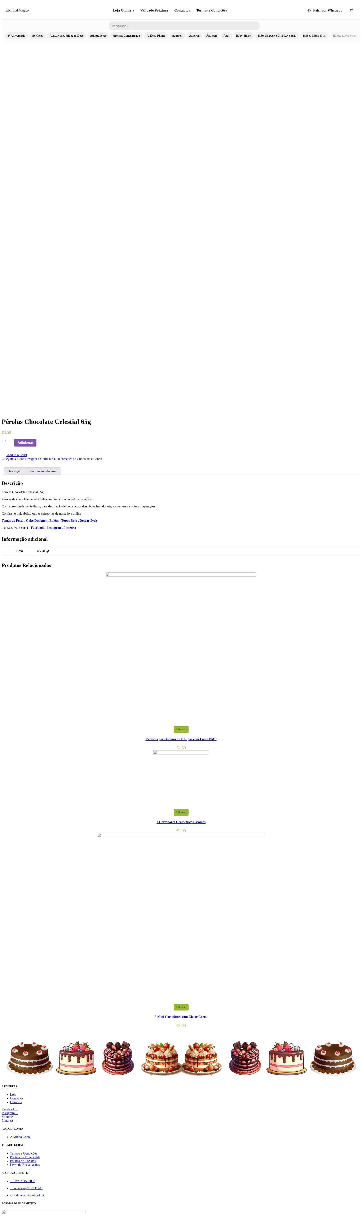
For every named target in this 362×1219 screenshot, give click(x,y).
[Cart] (351, 10)
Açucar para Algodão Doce (66, 35)
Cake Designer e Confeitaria (36, 459)
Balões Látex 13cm (314, 35)
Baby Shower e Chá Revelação (277, 35)
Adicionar (25, 442)
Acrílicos (37, 35)
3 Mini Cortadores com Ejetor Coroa (181, 1016)
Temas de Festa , (14, 520)
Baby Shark (243, 35)
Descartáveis (88, 520)
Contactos (182, 10)
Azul (226, 35)
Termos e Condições (211, 10)
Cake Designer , (37, 520)
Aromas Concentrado (126, 35)
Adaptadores (98, 35)
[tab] (14, 471)
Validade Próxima (154, 10)
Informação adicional (42, 471)
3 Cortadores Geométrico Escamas (181, 822)
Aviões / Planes (156, 35)
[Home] (17, 10)
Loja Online (122, 10)
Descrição (14, 471)
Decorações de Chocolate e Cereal (79, 459)
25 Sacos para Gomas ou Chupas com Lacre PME (181, 739)
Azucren (177, 35)
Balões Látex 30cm (345, 35)
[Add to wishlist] (38, 443)
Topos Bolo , (70, 520)
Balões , (55, 520)
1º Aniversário (16, 35)
